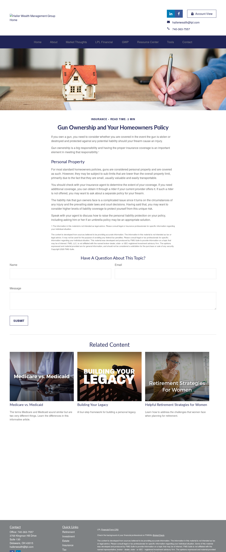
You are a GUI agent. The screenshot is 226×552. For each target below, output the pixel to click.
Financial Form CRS (109, 529)
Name (13, 265)
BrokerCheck (158, 535)
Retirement (68, 532)
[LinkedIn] (171, 14)
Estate (65, 540)
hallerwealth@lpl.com (22, 546)
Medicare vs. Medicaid (26, 405)
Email (118, 265)
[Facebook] (179, 14)
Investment (68, 536)
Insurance (67, 545)
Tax (64, 549)
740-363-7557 (26, 532)
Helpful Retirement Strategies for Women (176, 405)
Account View (204, 14)
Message (15, 288)
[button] (38, 42)
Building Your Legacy (92, 405)
